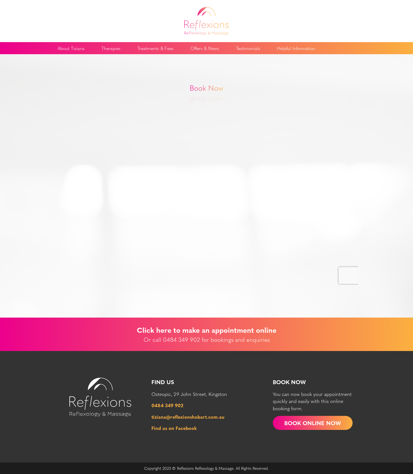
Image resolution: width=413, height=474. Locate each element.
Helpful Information (296, 48)
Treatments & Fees (155, 48)
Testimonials (248, 48)
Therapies (111, 48)
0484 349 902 (167, 405)
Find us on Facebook (174, 427)
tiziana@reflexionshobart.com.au (187, 416)
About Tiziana (71, 48)
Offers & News (204, 48)
